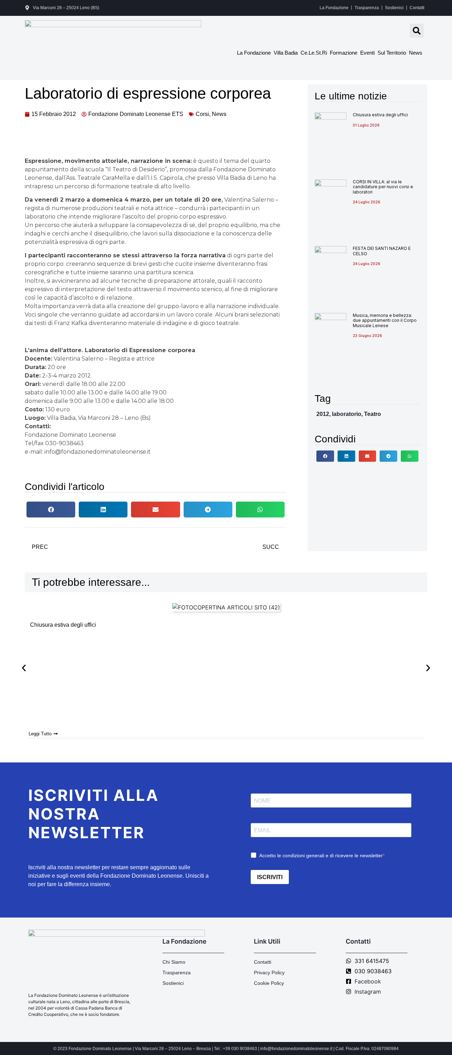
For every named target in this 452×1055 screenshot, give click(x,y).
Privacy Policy (269, 972)
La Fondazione (334, 7)
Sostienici (394, 7)
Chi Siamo (173, 962)
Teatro (372, 414)
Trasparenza (367, 7)
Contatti (417, 7)
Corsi (202, 114)
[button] (417, 31)
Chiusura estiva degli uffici (380, 114)
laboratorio (346, 414)
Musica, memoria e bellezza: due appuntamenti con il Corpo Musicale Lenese (385, 320)
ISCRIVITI (269, 877)
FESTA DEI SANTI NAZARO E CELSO (382, 251)
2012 (322, 414)
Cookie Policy (269, 983)
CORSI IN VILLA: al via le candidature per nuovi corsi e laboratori (383, 187)
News (415, 53)
